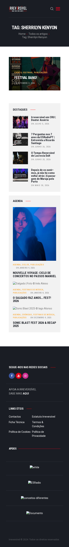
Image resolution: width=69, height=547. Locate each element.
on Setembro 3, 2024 (24, 83)
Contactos (15, 416)
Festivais (28, 72)
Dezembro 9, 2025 (40, 317)
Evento (18, 72)
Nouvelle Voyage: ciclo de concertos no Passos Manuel (34, 274)
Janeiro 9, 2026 (25, 268)
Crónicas (27, 314)
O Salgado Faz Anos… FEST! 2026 (32, 299)
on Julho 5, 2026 (40, 124)
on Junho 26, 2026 (41, 147)
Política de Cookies (20, 431)
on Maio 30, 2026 (40, 185)
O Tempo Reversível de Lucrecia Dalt (43, 155)
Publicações (40, 72)
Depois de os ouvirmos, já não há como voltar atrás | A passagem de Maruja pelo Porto (43, 176)
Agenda (17, 265)
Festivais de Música (32, 289)
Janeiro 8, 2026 (39, 293)
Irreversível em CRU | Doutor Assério (43, 119)
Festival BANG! (25, 78)
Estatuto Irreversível (43, 416)
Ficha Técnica (16, 422)
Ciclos (25, 265)
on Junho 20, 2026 (41, 159)
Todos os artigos (38, 33)
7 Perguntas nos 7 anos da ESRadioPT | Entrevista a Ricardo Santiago (43, 139)
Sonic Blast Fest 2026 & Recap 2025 (34, 324)
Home (22, 33)
